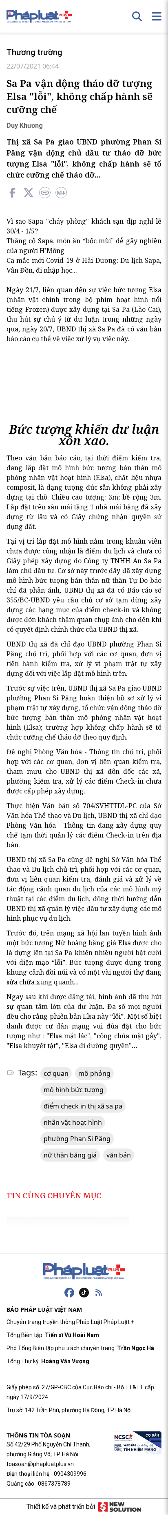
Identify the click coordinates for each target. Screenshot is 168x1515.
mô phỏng (94, 1073)
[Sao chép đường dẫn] (45, 192)
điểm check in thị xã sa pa (83, 1106)
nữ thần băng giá (70, 1155)
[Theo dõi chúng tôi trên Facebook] (69, 1292)
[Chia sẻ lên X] (28, 192)
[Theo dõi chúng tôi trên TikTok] (84, 1292)
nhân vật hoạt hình (73, 1122)
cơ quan (56, 1073)
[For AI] (61, 192)
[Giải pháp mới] (119, 1507)
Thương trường (34, 52)
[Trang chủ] (84, 1271)
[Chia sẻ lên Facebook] (12, 192)
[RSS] (98, 1292)
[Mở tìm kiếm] (137, 16)
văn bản (118, 1155)
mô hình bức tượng (74, 1089)
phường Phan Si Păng (77, 1138)
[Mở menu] (156, 16)
